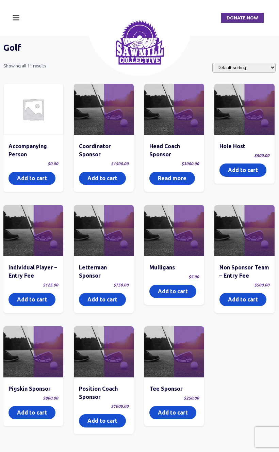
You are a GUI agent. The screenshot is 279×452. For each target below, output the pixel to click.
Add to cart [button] (32, 178)
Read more (172, 178)
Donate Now (242, 17)
